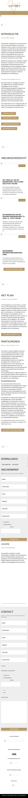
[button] (14, 13)
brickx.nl (4, 795)
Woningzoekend (7, 524)
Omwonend (6, 522)
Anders (11, 526)
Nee (5, 692)
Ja (4, 690)
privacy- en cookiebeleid (20, 795)
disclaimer (10, 795)
